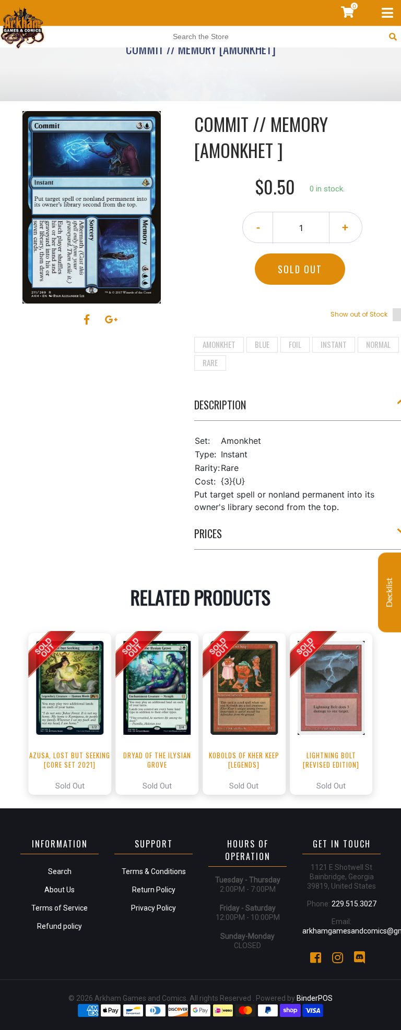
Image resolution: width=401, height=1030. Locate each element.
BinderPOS (315, 998)
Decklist (389, 592)
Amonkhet (219, 344)
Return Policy (153, 890)
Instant (334, 344)
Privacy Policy (153, 908)
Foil (295, 344)
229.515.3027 (354, 904)
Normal (378, 344)
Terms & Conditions (154, 871)
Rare (210, 362)
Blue (262, 344)
